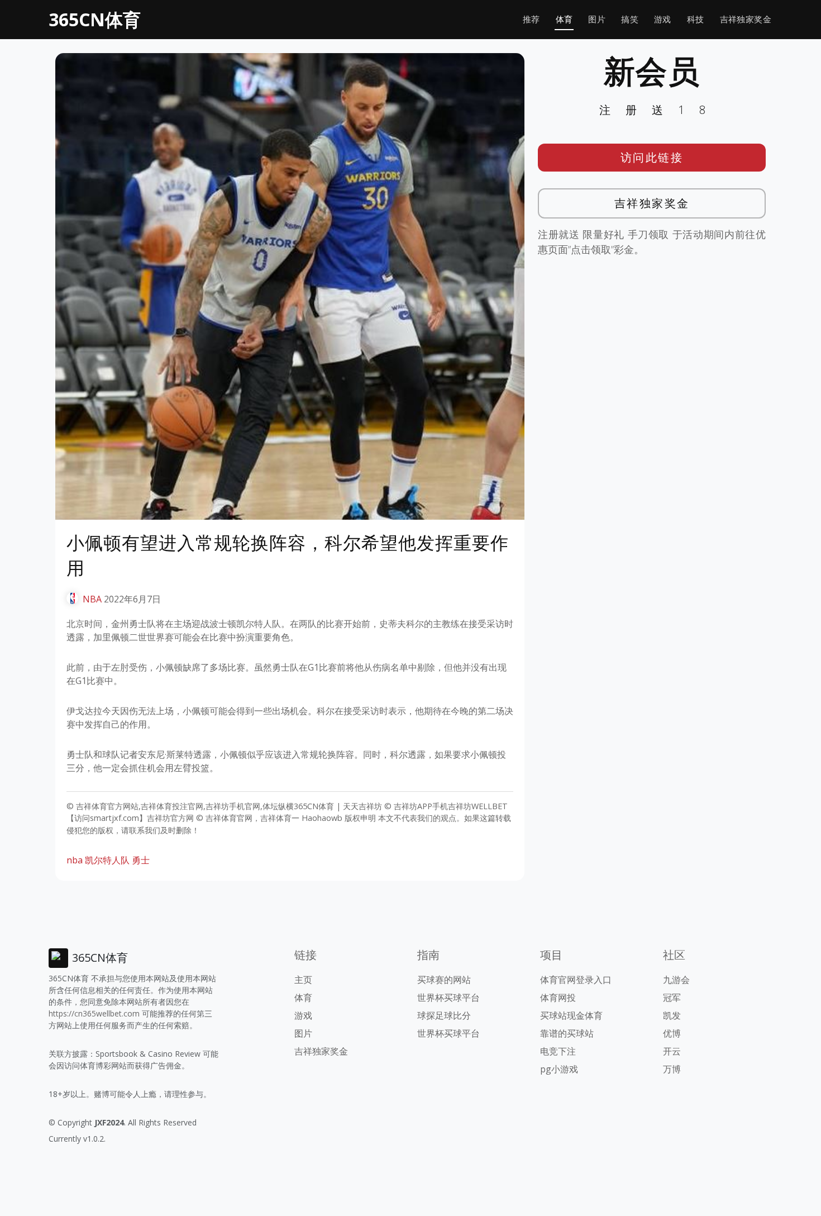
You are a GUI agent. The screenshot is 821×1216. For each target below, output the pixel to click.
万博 (672, 1069)
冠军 (672, 997)
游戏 (662, 19)
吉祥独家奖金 (745, 19)
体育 (564, 19)
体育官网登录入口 (576, 979)
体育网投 (558, 997)
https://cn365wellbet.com (94, 1013)
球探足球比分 (444, 1015)
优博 (672, 1033)
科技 (695, 19)
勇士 (141, 860)
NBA (92, 599)
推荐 (531, 19)
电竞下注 (558, 1051)
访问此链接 (652, 157)
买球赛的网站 (444, 979)
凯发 (672, 1015)
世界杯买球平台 (448, 997)
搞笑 (629, 19)
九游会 (676, 979)
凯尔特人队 (107, 860)
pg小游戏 (559, 1069)
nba (74, 860)
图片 (596, 19)
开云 (672, 1051)
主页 (303, 979)
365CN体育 (95, 19)
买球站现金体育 (571, 1015)
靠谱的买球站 (567, 1033)
